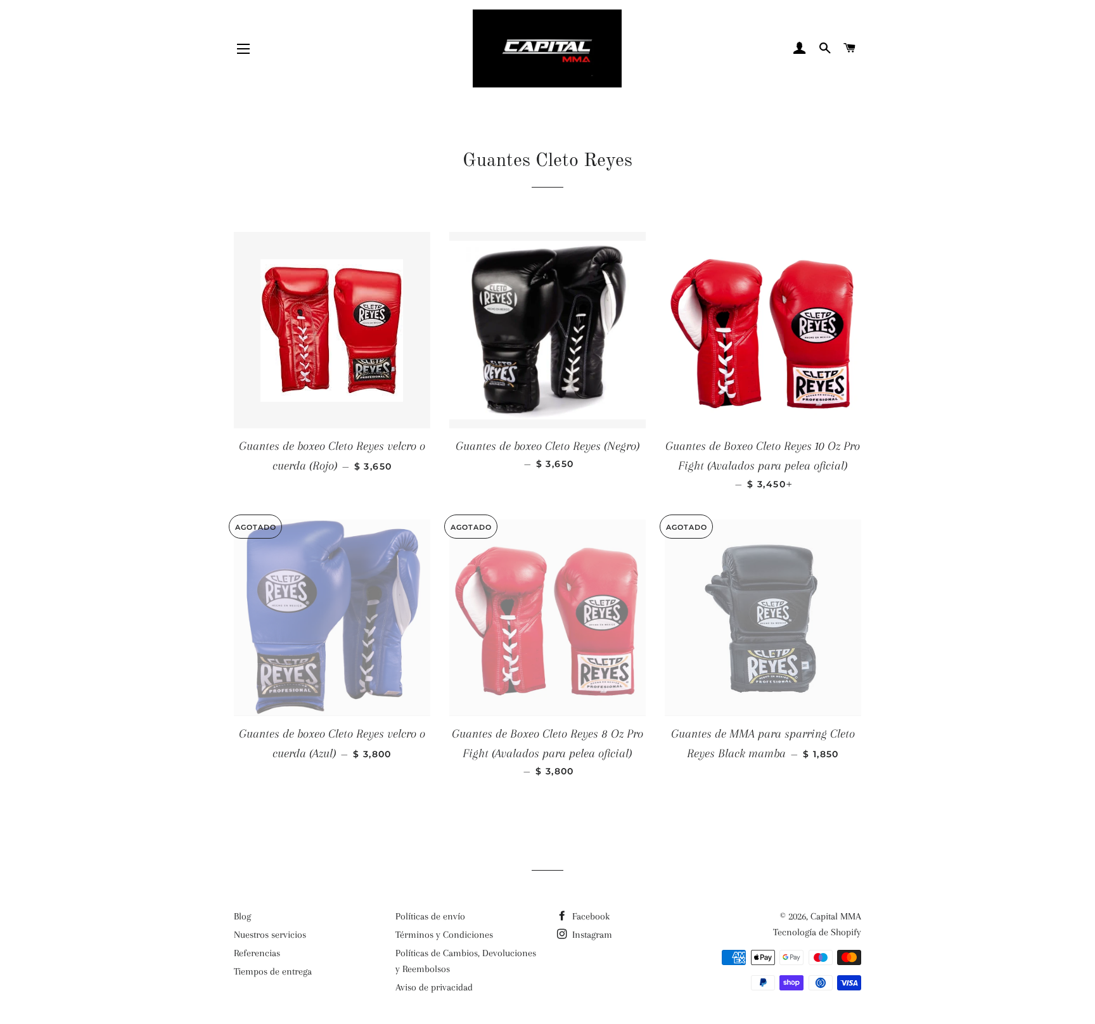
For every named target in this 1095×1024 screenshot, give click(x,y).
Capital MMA (835, 916)
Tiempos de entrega (273, 971)
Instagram (591, 934)
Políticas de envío (430, 916)
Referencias (257, 953)
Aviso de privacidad (434, 987)
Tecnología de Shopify (817, 932)
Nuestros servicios (270, 934)
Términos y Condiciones (444, 934)
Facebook (590, 916)
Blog (242, 916)
